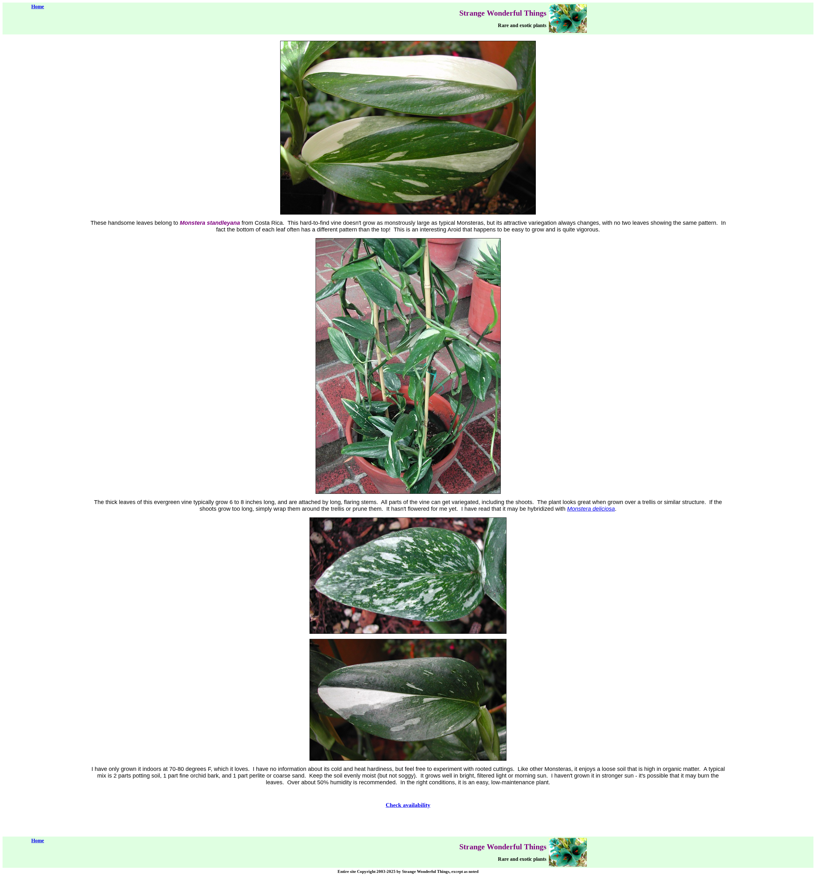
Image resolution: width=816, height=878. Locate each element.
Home (37, 6)
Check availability (408, 805)
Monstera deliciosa (591, 509)
